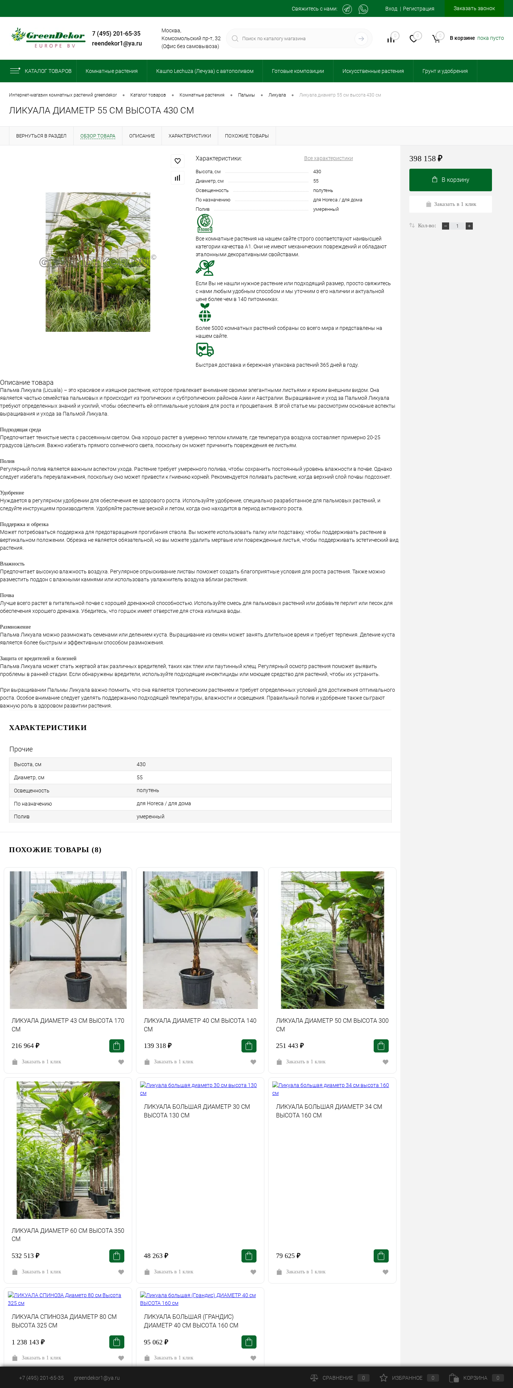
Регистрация (419, 9)
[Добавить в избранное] (177, 161)
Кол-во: (428, 225)
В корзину (455, 179)
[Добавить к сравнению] (177, 177)
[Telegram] (347, 9)
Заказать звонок (474, 8)
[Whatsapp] (363, 9)
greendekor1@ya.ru (115, 43)
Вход (391, 9)
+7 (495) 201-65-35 (114, 33)
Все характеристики (328, 158)
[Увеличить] (98, 262)
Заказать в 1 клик (41, 1061)
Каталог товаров (48, 71)
